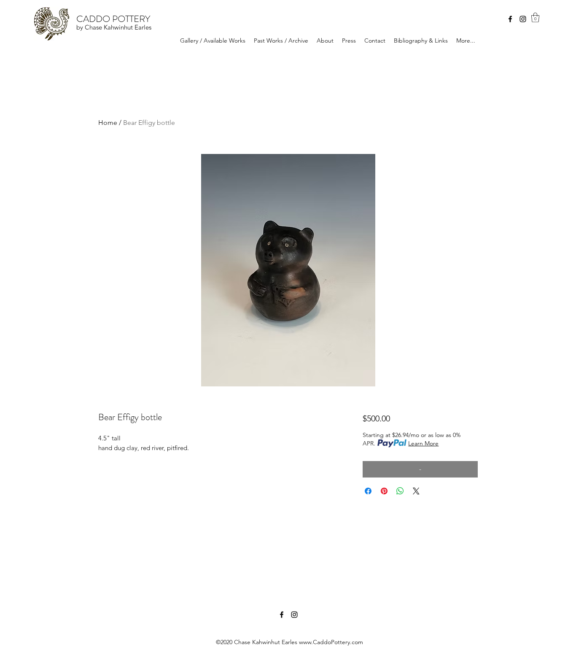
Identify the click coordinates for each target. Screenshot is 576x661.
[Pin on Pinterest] (384, 491)
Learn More (423, 443)
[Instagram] (523, 19)
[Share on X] (416, 491)
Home (107, 123)
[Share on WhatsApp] (400, 491)
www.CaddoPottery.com (331, 642)
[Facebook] (510, 19)
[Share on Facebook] (368, 491)
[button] (535, 17)
